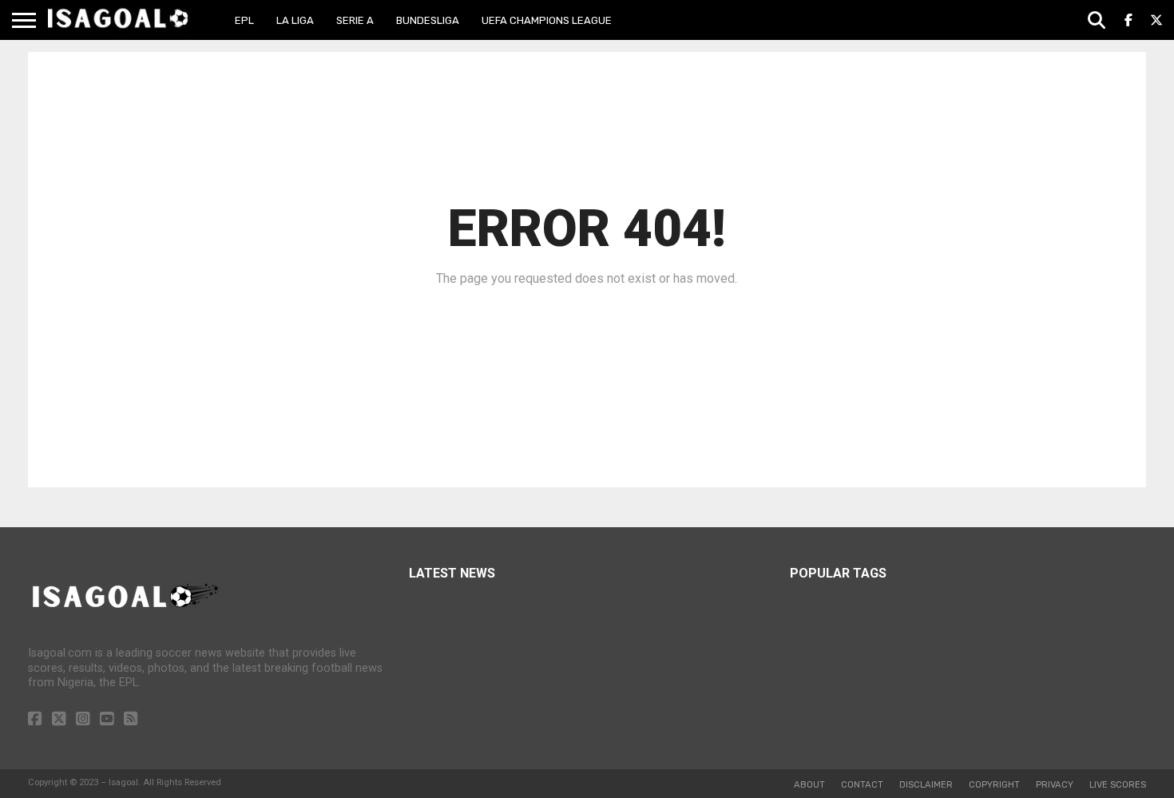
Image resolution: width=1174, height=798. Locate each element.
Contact (862, 785)
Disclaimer (926, 785)
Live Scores (1117, 785)
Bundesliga (427, 20)
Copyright (994, 785)
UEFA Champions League (547, 20)
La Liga (295, 20)
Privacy (1054, 785)
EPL (244, 20)
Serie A (355, 20)
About (809, 785)
